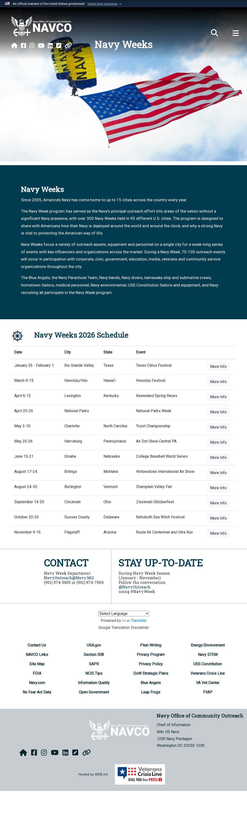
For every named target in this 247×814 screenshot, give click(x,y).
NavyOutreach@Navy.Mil (69, 577)
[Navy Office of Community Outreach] (41, 26)
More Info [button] (218, 366)
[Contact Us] (58, 45)
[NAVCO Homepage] (14, 45)
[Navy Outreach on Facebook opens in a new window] (23, 45)
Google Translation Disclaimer (123, 627)
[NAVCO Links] (68, 45)
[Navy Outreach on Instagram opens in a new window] (31, 45)
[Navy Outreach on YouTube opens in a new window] (41, 45)
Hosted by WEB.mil (93, 774)
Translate (138, 620)
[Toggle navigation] (235, 33)
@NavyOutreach (135, 587)
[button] (105, 3)
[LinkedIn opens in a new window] (50, 45)
